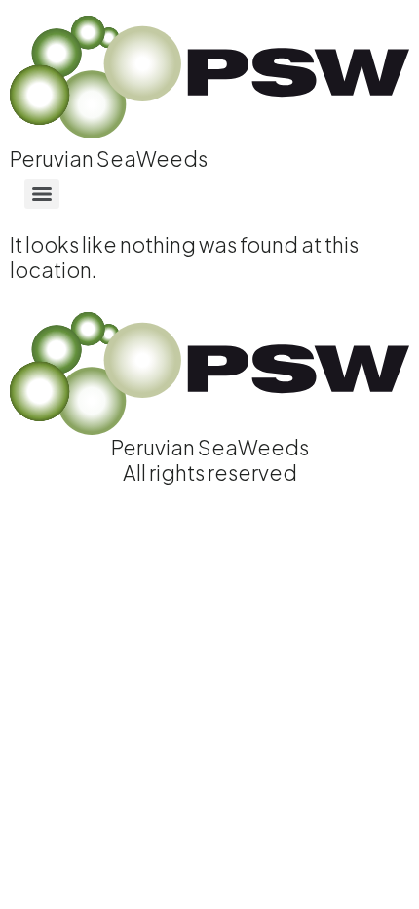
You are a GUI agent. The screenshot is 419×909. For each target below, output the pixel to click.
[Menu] (41, 194)
